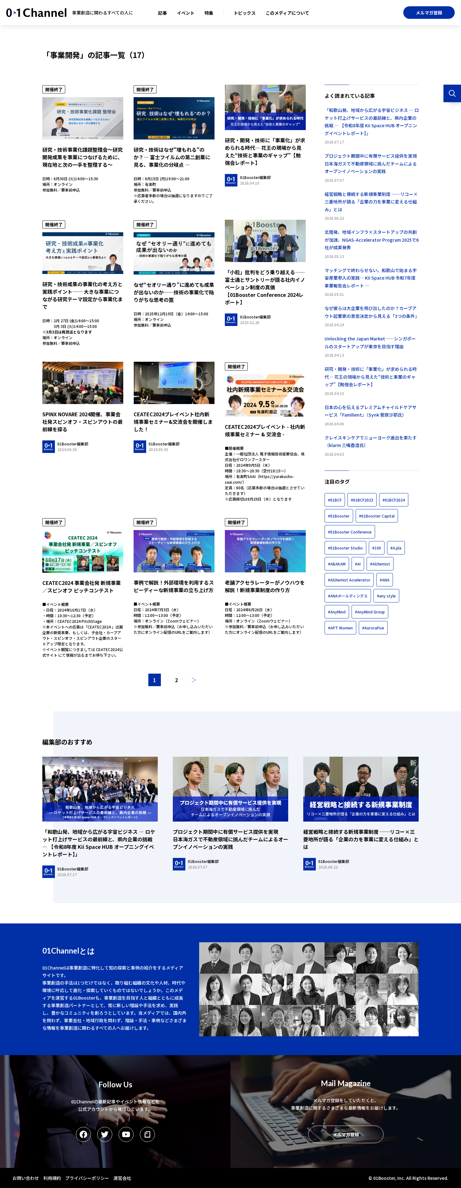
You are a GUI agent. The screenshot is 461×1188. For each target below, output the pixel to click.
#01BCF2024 (394, 499)
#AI (358, 563)
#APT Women (340, 627)
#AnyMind (337, 611)
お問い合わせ (26, 1178)
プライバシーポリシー (87, 1178)
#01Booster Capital (377, 515)
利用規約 (52, 1178)
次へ (194, 679)
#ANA (384, 579)
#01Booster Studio (345, 547)
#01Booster (339, 515)
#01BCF (335, 499)
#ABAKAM (337, 563)
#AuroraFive (373, 627)
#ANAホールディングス (348, 595)
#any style (386, 595)
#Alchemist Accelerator (349, 579)
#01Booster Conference (350, 531)
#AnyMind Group (370, 611)
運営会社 (122, 1178)
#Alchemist (380, 563)
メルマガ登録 (429, 12)
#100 (376, 547)
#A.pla (395, 547)
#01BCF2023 (362, 499)
